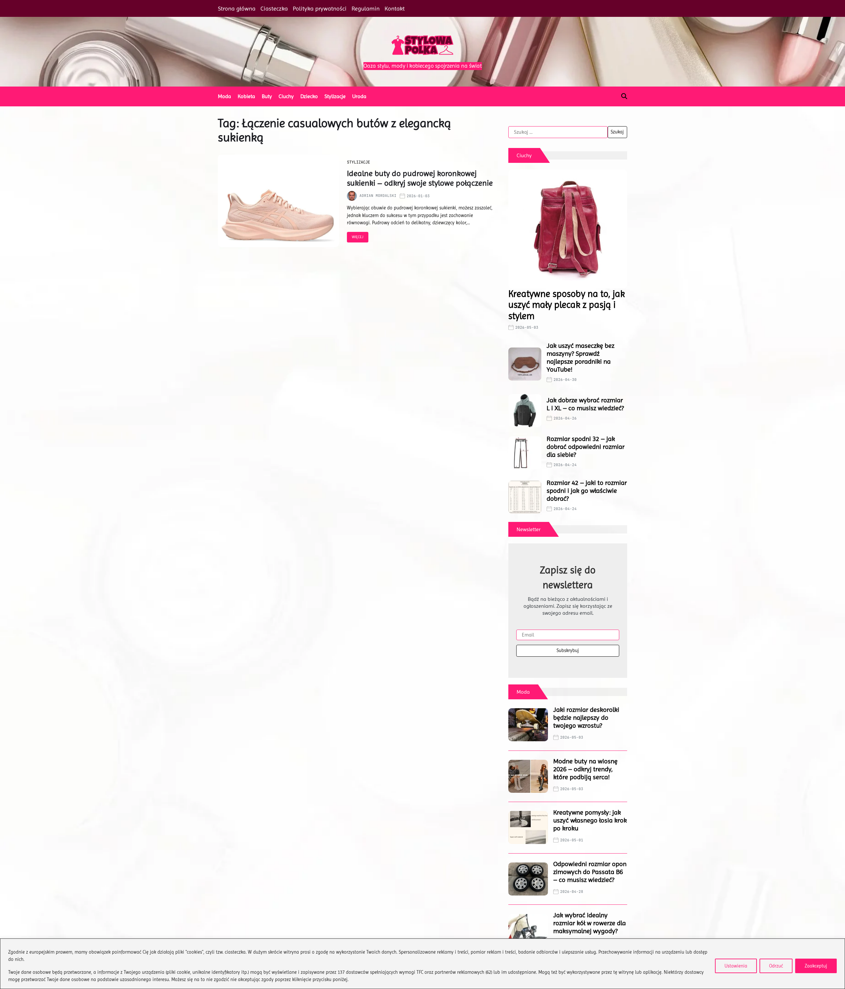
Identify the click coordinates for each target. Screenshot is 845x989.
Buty (267, 96)
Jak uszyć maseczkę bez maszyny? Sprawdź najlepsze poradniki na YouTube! (580, 357)
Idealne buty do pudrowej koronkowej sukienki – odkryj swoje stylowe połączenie (420, 178)
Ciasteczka (274, 8)
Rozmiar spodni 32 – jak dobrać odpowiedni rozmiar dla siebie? (586, 446)
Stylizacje (335, 96)
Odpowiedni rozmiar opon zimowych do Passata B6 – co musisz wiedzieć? (589, 872)
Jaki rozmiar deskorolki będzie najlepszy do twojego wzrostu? (586, 717)
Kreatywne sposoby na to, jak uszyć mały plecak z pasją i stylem (566, 304)
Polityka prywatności (320, 8)
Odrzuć (776, 966)
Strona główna (236, 8)
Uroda (359, 96)
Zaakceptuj (816, 966)
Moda (224, 96)
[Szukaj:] (558, 132)
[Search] (624, 96)
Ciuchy (286, 96)
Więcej (357, 237)
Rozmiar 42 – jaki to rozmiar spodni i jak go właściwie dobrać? (587, 490)
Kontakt (395, 8)
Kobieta (246, 96)
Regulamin (366, 8)
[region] (422, 963)
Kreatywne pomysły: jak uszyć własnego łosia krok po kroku (590, 820)
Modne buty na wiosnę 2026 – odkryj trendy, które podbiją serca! (585, 769)
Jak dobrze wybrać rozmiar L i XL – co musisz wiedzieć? (585, 404)
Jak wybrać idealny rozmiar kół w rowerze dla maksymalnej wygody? (589, 923)
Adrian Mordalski (377, 195)
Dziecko (309, 96)
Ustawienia (736, 966)
